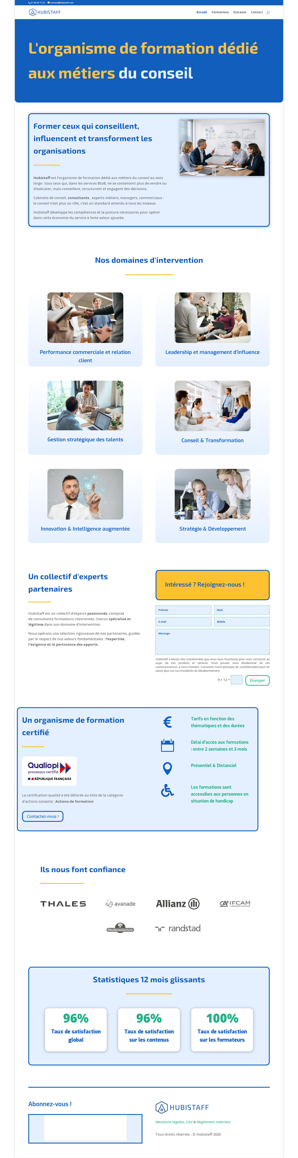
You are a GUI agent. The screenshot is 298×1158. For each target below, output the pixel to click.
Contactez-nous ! (43, 816)
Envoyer (257, 680)
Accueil (201, 12)
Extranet (239, 12)
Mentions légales (170, 1122)
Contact (257, 12)
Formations (220, 12)
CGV (189, 1122)
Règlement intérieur (214, 1122)
